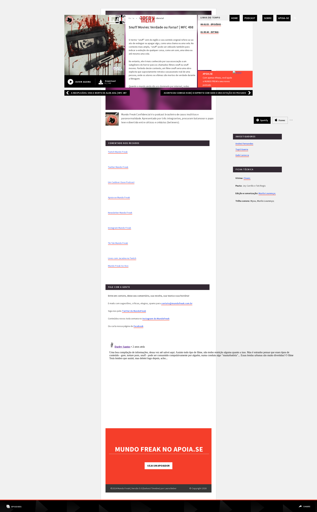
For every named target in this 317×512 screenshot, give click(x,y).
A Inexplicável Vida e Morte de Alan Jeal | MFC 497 (98, 92)
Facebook (138, 326)
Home (234, 18)
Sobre (268, 18)
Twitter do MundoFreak (134, 310)
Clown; (247, 178)
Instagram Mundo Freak (119, 227)
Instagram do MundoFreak (155, 318)
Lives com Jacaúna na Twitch (122, 258)
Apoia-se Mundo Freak (119, 197)
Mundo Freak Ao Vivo (118, 265)
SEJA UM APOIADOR (158, 465)
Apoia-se (283, 18)
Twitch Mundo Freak (118, 151)
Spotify (264, 120)
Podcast (250, 18)
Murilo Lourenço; (267, 193)
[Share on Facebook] (305, 504)
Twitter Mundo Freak (118, 167)
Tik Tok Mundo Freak (118, 243)
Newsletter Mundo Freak (120, 212)
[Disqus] (202, 382)
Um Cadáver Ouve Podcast (121, 182)
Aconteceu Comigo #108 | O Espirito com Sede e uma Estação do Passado (205, 92)
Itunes (281, 120)
